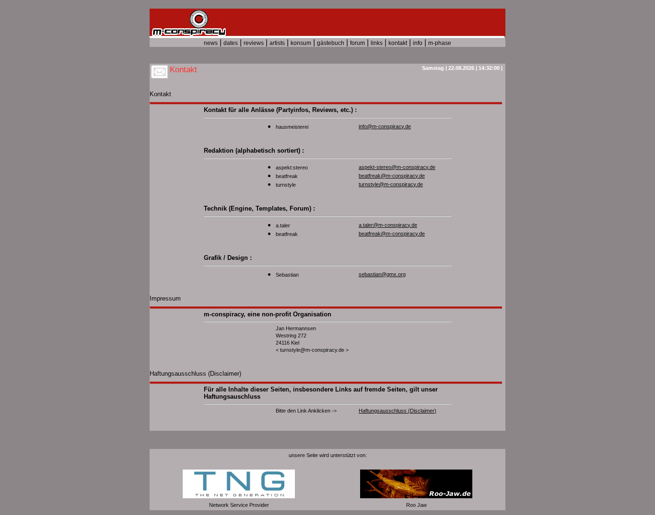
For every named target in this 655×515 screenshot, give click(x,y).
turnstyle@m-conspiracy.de (391, 184)
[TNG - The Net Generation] (239, 496)
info (417, 43)
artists (277, 43)
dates (230, 43)
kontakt (397, 43)
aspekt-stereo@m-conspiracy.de (397, 167)
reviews (254, 43)
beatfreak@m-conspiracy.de (392, 176)
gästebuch (330, 43)
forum (357, 43)
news (211, 43)
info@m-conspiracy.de (385, 126)
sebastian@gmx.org (382, 274)
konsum (301, 43)
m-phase (439, 43)
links (377, 43)
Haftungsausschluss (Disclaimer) (397, 411)
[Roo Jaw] (416, 496)
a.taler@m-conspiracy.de (388, 225)
